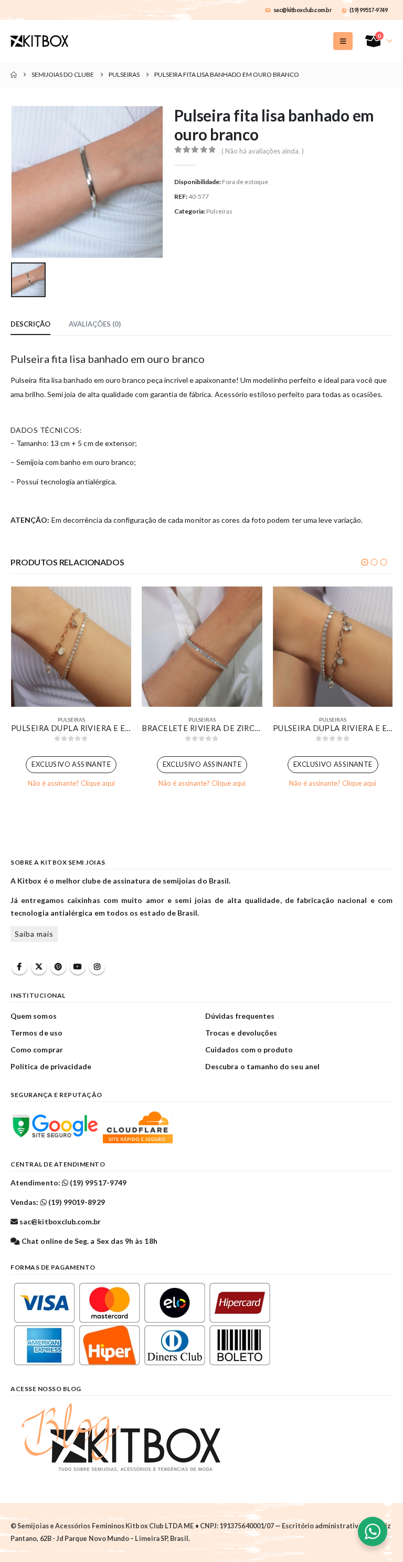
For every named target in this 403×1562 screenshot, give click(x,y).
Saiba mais (34, 933)
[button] (343, 41)
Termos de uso (36, 1032)
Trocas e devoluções (241, 1032)
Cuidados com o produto (249, 1049)
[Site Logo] (39, 41)
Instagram (97, 967)
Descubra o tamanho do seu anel (262, 1066)
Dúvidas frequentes (239, 1015)
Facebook (19, 967)
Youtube (78, 967)
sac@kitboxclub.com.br (302, 9)
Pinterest (58, 967)
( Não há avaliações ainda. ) (262, 151)
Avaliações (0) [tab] (95, 324)
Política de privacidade (51, 1066)
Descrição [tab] (30, 324)
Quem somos (33, 1015)
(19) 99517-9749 (368, 9)
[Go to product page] (71, 646)
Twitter (39, 967)
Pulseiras (219, 211)
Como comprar (36, 1049)
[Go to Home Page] (13, 74)
